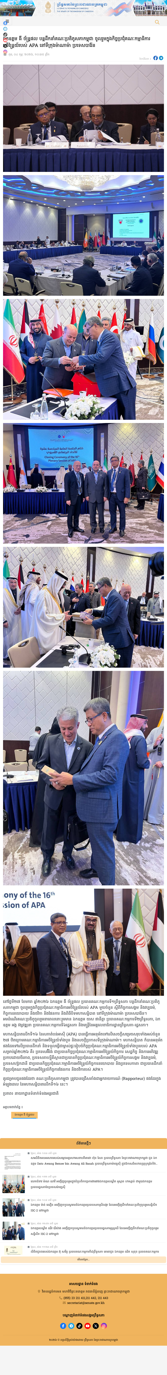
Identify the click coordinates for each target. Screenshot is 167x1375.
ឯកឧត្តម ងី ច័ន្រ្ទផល (24, 1115)
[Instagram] (5, 52)
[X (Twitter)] (5, 46)
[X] (96, 1326)
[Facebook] (5, 23)
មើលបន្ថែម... (83, 1260)
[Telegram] (5, 29)
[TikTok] (5, 35)
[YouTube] (5, 40)
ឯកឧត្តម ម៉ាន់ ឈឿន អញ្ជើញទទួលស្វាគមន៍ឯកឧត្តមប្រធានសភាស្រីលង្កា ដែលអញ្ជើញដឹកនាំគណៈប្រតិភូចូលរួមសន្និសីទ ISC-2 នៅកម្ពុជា (94, 1208)
